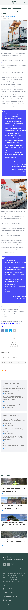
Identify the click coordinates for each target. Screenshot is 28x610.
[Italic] (4, 362)
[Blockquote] (13, 362)
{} (18, 362)
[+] (20, 362)
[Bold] (3, 362)
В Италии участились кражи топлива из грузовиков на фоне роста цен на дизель (13, 445)
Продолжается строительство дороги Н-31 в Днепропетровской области (13, 430)
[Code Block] (15, 362)
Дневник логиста (9, 6)
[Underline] (6, 362)
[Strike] (8, 362)
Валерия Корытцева (10, 16)
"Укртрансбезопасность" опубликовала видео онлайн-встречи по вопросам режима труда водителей (14, 389)
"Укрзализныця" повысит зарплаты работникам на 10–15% (13, 404)
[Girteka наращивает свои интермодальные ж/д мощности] (2, 331)
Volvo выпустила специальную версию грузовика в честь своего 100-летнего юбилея (13, 398)
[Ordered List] (10, 362)
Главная (3, 6)
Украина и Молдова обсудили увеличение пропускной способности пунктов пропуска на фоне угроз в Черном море (14, 421)
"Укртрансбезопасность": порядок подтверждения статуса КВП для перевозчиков (13, 437)
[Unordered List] (11, 362)
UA (24, 2)
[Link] (17, 362)
